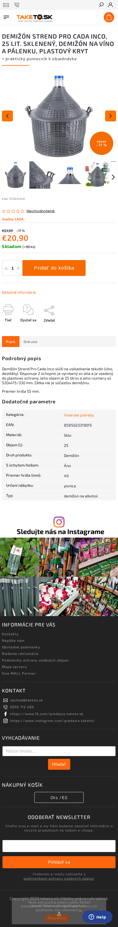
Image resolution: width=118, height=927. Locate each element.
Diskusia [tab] (31, 341)
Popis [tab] (10, 341)
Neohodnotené (41, 211)
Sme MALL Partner (19, 673)
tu (80, 910)
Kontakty (10, 634)
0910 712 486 (22, 707)
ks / (59, 797)
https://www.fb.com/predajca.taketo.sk (47, 714)
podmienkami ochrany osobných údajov (59, 878)
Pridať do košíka (54, 268)
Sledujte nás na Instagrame (60, 531)
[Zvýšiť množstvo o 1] (18, 268)
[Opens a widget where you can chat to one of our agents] (97, 917)
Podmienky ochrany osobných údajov (35, 660)
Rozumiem (57, 918)
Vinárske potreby (79, 415)
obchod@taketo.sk (26, 700)
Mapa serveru (14, 666)
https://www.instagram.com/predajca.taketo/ (52, 720)
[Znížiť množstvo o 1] (6, 268)
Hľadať (59, 764)
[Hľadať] (101, 5)
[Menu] (6, 16)
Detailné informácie (19, 292)
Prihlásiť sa (59, 862)
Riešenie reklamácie (20, 653)
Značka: (13, 219)
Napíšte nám (13, 640)
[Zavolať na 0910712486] (18, 5)
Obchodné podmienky (21, 647)
